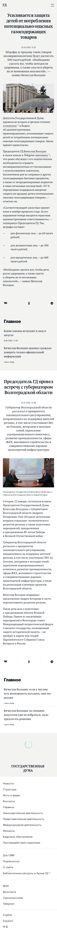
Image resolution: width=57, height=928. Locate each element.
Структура (9, 789)
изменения (10, 125)
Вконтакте (9, 891)
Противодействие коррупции (21, 842)
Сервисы (8, 807)
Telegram (9, 903)
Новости (8, 783)
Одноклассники (13, 897)
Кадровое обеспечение (17, 836)
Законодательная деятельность (23, 812)
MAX (6, 885)
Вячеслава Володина (15, 509)
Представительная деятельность (23, 818)
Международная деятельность (22, 824)
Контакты (9, 801)
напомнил (41, 155)
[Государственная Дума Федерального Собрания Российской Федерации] (4, 5)
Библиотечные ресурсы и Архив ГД (25, 873)
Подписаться (11, 861)
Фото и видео (11, 795)
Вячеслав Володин (35, 151)
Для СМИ (8, 855)
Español (8, 920)
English (7, 914)
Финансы (9, 830)
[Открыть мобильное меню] (52, 5)
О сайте (8, 867)
